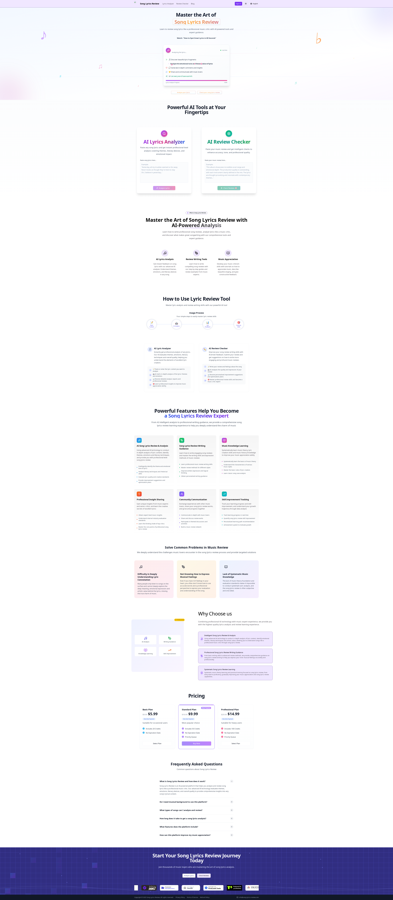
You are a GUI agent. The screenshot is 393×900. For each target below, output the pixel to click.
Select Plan (157, 743)
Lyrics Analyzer (168, 4)
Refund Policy (204, 897)
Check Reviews (204, 876)
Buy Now (196, 743)
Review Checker (182, 4)
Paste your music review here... (215, 160)
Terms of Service (192, 897)
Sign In (238, 4)
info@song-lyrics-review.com (249, 897)
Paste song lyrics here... (148, 160)
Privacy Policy (180, 897)
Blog (192, 4)
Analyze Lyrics (189, 876)
